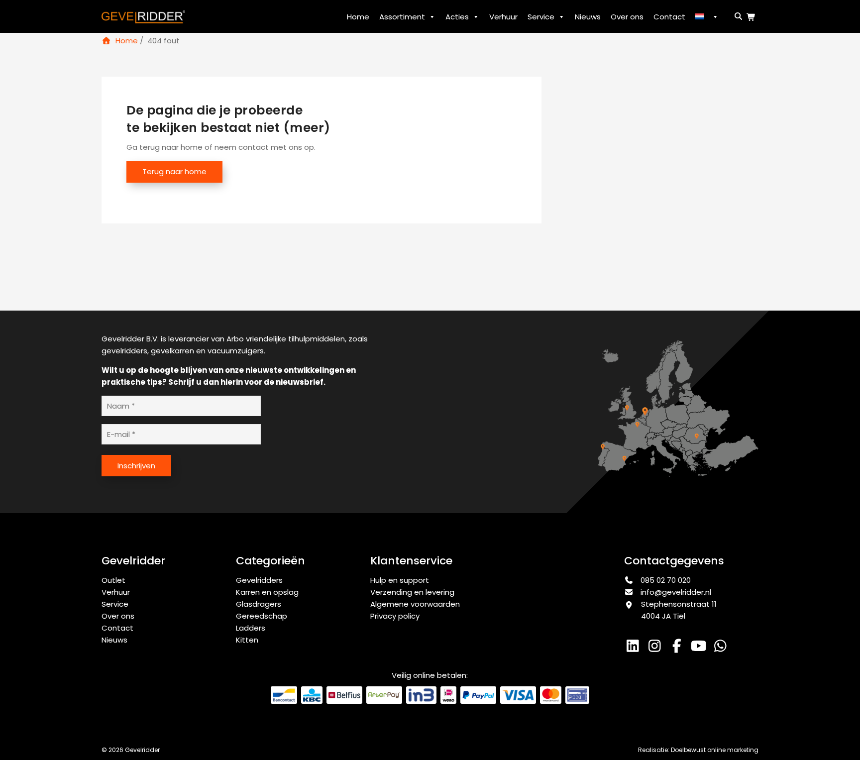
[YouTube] (701, 648)
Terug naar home (174, 171)
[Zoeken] (737, 16)
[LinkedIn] (635, 648)
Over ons (627, 16)
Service (541, 16)
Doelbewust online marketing (714, 750)
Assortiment (402, 16)
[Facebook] (679, 648)
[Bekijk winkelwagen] (752, 17)
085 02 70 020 (665, 580)
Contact (669, 16)
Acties (457, 16)
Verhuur (503, 16)
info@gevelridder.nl (676, 592)
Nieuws (588, 16)
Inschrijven (136, 465)
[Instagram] (657, 648)
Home (358, 16)
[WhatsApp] (722, 648)
